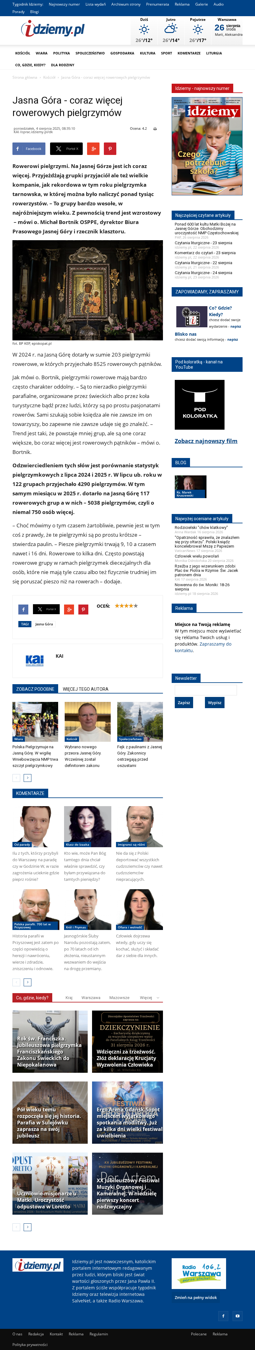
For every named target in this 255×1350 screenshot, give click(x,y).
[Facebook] (223, 1316)
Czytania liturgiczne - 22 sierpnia (203, 262)
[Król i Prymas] (87, 909)
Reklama (182, 4)
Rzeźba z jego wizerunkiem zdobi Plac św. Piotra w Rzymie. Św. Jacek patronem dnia (206, 570)
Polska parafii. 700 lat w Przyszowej (32, 925)
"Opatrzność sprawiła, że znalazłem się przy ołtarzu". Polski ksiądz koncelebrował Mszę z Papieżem (207, 542)
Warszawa (90, 997)
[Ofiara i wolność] (139, 909)
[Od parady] (35, 826)
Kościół (22, 53)
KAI (59, 656)
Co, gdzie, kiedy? (30, 65)
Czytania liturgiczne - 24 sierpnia (203, 272)
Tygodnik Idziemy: (27, 4)
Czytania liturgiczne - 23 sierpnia (203, 243)
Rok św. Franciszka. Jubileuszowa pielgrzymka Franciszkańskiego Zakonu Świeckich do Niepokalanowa (49, 1051)
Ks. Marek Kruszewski (185, 493)
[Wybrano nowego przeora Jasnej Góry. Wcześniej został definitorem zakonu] (87, 722)
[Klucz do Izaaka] (87, 826)
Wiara (42, 53)
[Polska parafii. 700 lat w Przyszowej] (35, 909)
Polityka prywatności (30, 1344)
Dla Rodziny (62, 65)
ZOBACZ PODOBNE (35, 689)
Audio (219, 4)
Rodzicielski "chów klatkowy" (201, 527)
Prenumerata (157, 4)
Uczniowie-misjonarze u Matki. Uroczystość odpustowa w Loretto (46, 1200)
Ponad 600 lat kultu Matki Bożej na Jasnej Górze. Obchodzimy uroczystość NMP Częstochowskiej (207, 228)
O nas (17, 1334)
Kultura (147, 53)
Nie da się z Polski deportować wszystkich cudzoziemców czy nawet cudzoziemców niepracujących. (139, 866)
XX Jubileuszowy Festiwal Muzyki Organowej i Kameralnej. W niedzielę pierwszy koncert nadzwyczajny (128, 1193)
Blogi (34, 11)
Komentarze (189, 53)
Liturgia (214, 53)
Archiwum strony (126, 4)
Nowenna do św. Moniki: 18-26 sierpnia (202, 586)
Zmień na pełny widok (196, 1297)
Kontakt (56, 1334)
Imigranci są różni (131, 844)
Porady (18, 11)
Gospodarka (122, 53)
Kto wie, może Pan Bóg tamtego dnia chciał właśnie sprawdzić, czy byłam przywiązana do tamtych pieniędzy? (85, 866)
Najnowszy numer (64, 4)
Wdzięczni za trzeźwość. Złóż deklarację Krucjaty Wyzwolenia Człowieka (126, 1058)
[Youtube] (238, 1316)
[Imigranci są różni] (139, 826)
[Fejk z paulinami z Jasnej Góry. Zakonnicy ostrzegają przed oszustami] (140, 722)
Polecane (199, 1334)
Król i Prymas (76, 927)
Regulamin (99, 1334)
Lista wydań (96, 4)
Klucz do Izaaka (77, 844)
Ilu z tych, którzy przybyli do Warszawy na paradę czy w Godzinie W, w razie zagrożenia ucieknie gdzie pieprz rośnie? (35, 866)
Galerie (201, 4)
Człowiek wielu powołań (197, 556)
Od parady (22, 844)
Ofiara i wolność (130, 927)
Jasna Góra (44, 624)
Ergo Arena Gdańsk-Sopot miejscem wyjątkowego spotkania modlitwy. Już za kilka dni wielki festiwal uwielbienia (130, 1122)
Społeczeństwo (90, 53)
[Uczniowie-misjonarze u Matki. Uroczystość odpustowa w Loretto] (50, 1183)
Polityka (61, 53)
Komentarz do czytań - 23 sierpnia (205, 252)
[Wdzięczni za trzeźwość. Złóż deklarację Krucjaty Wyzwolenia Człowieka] (129, 1042)
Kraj (69, 997)
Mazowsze (119, 997)
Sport (166, 53)
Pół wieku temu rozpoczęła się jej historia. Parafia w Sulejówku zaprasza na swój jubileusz (49, 1122)
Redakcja (36, 1334)
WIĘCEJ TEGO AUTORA (86, 689)
